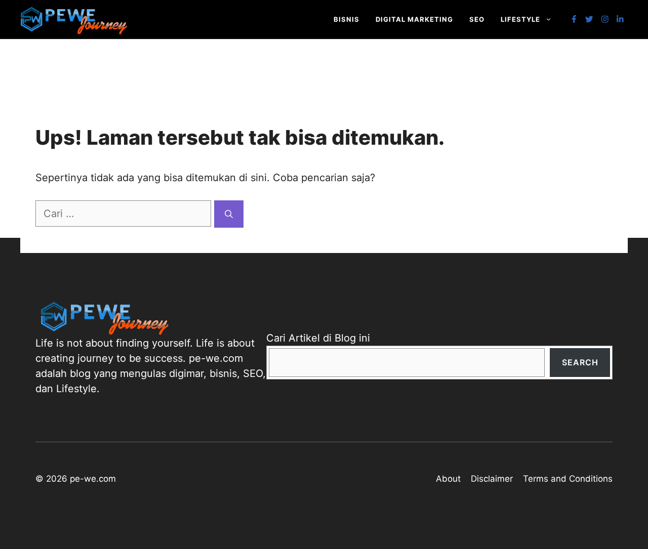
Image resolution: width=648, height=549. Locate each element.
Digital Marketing (414, 19)
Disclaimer (492, 479)
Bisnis (346, 19)
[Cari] (229, 214)
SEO (476, 19)
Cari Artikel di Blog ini (318, 338)
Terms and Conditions (568, 479)
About (448, 479)
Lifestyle (520, 19)
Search (580, 362)
